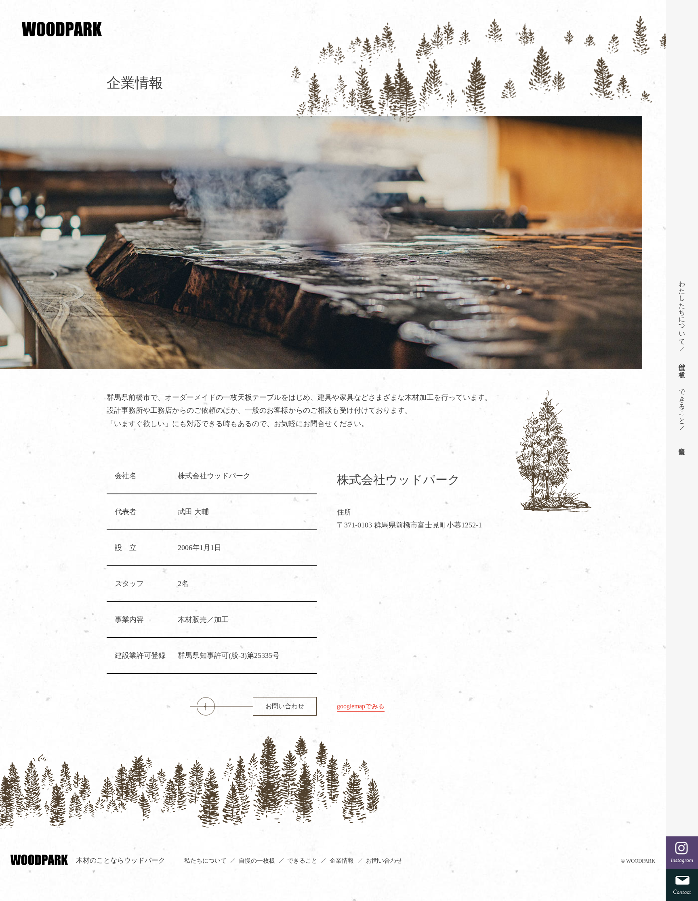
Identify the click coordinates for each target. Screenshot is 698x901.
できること (682, 402)
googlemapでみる (361, 706)
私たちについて (205, 860)
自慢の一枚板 (682, 363)
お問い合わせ (284, 706)
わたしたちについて (682, 309)
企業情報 (342, 860)
